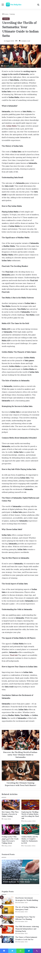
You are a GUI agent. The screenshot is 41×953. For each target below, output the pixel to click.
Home (6, 14)
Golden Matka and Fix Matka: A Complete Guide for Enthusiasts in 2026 (29, 840)
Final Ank (14, 655)
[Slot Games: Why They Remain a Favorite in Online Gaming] (11, 805)
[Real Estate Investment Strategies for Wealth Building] (8, 900)
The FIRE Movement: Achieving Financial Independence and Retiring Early (27, 929)
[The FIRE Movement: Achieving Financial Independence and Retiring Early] (8, 929)
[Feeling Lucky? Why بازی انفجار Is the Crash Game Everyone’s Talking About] (11, 829)
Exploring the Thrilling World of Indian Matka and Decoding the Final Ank (30, 815)
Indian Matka (11, 126)
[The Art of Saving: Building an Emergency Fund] (8, 910)
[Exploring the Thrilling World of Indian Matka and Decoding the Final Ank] (30, 805)
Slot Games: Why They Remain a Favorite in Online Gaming (10, 814)
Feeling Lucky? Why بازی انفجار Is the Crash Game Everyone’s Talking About (10, 840)
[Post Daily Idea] (14, 4)
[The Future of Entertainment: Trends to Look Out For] (8, 939)
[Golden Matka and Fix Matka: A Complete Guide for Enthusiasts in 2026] (30, 829)
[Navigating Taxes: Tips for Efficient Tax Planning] (8, 920)
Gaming (12, 14)
